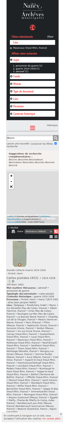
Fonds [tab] (16, 76)
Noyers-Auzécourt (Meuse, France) (28, 397)
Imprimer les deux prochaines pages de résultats (13, 232)
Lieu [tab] (15, 99)
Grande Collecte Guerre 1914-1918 (26, 270)
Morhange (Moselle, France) (22, 351)
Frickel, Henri (15, 273)
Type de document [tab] (23, 91)
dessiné (13, 165)
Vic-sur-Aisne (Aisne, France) (34, 331)
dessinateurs (36, 159)
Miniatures (56, 236)
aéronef (42, 288)
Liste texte (51, 237)
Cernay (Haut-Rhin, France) (22, 334)
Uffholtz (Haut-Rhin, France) (42, 377)
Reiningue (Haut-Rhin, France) (40, 394)
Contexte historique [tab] (24, 114)
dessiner (50, 162)
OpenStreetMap (14, 221)
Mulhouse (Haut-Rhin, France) (23, 342)
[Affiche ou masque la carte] (32, 28)
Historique (52, 125)
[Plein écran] (11, 186)
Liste (56, 231)
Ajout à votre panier (13, 281)
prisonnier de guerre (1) (29, 65)
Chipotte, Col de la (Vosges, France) (32, 318)
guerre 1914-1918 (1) (28, 68)
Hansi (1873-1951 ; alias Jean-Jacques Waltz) (32, 301)
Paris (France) (33, 322)
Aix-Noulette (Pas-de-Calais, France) (27, 308)
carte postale (46, 293)
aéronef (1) (22, 71)
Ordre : (20, 231)
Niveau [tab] (17, 84)
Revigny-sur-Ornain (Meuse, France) (30, 352)
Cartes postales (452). (31, 278)
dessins (13, 159)
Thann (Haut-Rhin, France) (32, 348)
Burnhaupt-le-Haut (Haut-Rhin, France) (31, 370)
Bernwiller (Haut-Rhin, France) (23, 388)
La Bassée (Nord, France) (31, 316)
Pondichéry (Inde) (37, 305)
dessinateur (15, 162)
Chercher (55, 138)
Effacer (50, 36)
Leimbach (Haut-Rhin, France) (34, 365)
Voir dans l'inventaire (9, 281)
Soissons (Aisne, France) (20, 328)
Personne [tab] (18, 106)
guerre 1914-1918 (44, 296)
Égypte (54, 397)
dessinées (28, 162)
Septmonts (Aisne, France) (42, 325)
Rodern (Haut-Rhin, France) (22, 368)
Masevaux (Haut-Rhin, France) (30, 48)
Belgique (19, 305)
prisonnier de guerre (18, 290)
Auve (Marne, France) (38, 357)
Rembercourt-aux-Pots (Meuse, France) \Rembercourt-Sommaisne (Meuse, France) (30, 406)
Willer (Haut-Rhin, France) (32, 386)
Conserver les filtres (42, 143)
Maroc (52, 305)
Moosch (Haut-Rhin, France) (24, 380)
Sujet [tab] (16, 60)
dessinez (39, 162)
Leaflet (10, 216)
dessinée (23, 159)
